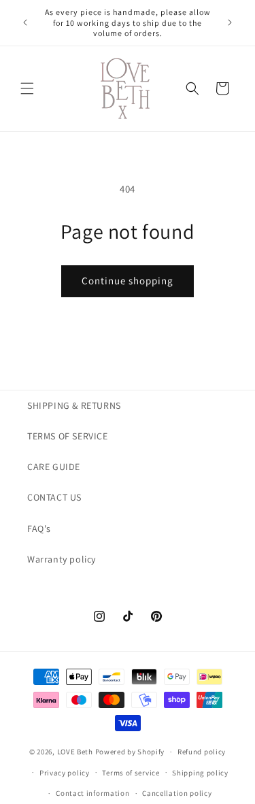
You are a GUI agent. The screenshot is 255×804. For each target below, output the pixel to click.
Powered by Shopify (130, 751)
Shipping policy (200, 772)
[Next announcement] (230, 22)
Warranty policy (61, 559)
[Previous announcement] (25, 22)
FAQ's (39, 528)
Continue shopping (127, 280)
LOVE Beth (76, 751)
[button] (27, 88)
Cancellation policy (176, 793)
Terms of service (130, 772)
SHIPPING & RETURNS (74, 405)
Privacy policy (64, 772)
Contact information (92, 793)
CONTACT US (54, 497)
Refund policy (201, 751)
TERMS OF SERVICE (67, 436)
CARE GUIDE (53, 466)
